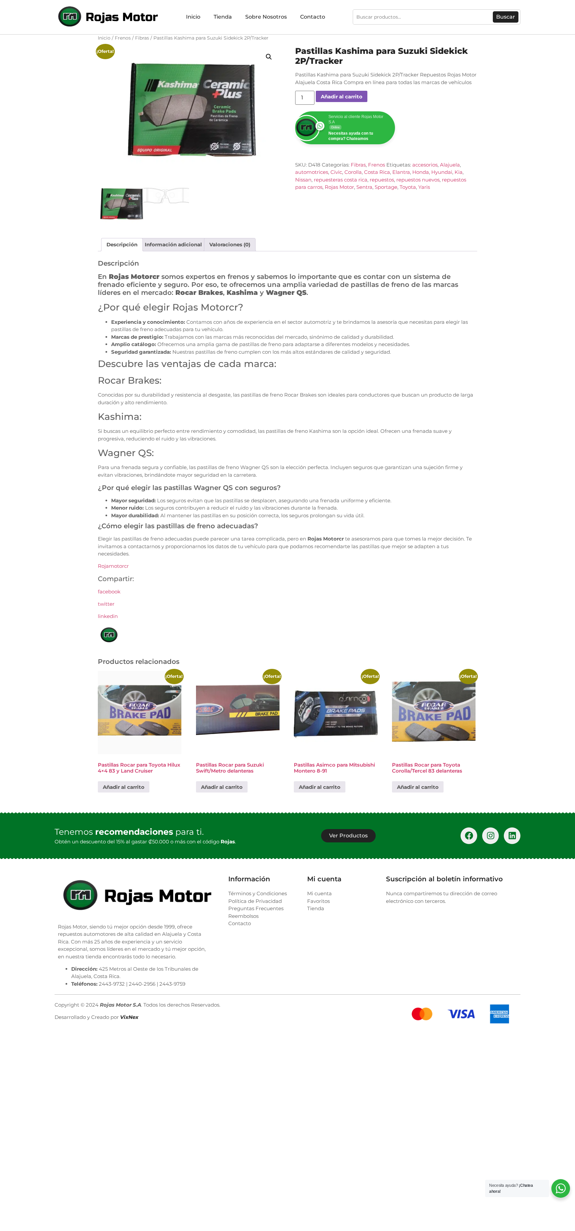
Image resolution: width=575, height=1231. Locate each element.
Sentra (364, 187)
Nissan (303, 180)
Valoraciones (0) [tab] (229, 244)
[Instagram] (490, 835)
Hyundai (441, 172)
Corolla (353, 172)
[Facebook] (469, 835)
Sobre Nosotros (266, 17)
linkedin (108, 616)
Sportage (386, 187)
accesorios (425, 165)
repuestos (382, 180)
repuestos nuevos (418, 180)
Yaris (424, 187)
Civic (336, 172)
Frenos (123, 38)
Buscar (505, 17)
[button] (269, 57)
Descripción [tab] (121, 244)
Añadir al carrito (341, 96)
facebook (109, 591)
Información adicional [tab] (173, 244)
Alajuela (450, 165)
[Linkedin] (512, 835)
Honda (420, 172)
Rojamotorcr (113, 566)
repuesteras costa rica (340, 180)
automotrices (311, 172)
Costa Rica (377, 172)
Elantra (401, 172)
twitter (106, 604)
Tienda (223, 17)
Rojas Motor (339, 187)
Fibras (142, 38)
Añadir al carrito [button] (123, 787)
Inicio (193, 17)
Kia (459, 172)
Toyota (408, 187)
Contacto (312, 17)
